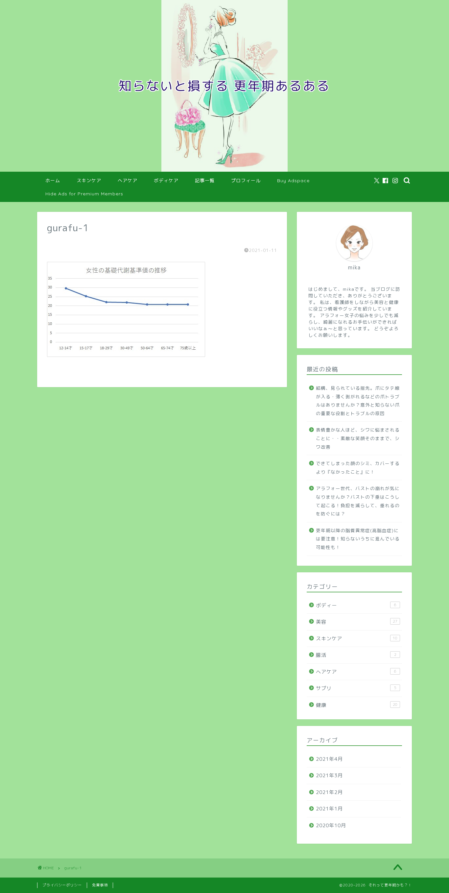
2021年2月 (329, 792)
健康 (356, 705)
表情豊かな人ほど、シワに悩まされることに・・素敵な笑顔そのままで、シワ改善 (358, 438)
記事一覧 (205, 181)
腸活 (356, 655)
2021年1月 (329, 808)
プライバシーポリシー (62, 885)
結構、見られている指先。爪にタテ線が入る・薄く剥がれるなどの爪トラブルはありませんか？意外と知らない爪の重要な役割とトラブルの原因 (358, 400)
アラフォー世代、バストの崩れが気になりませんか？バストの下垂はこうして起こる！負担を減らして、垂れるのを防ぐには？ (358, 501)
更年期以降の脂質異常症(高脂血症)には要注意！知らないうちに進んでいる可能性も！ (358, 538)
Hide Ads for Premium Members (84, 194)
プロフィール (246, 181)
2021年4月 (329, 759)
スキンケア (89, 181)
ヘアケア (127, 181)
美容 (356, 621)
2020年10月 (331, 825)
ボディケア (166, 181)
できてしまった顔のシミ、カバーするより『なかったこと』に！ (358, 467)
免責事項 (100, 885)
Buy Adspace (293, 181)
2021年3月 (329, 775)
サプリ (356, 688)
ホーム (52, 181)
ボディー (356, 605)
